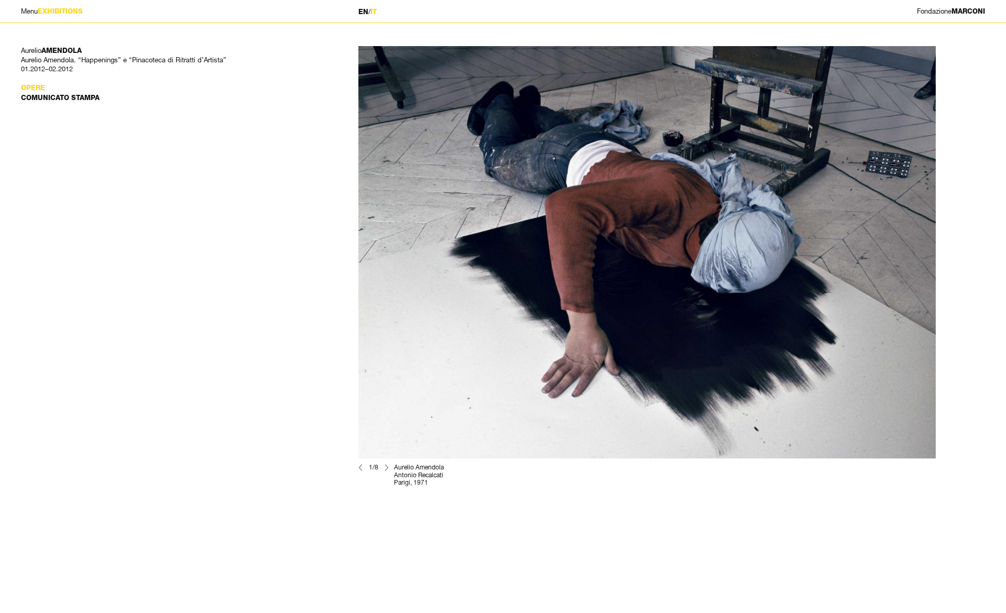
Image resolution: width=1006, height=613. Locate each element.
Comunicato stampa (60, 98)
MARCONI (951, 11)
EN (363, 12)
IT (373, 12)
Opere (33, 88)
